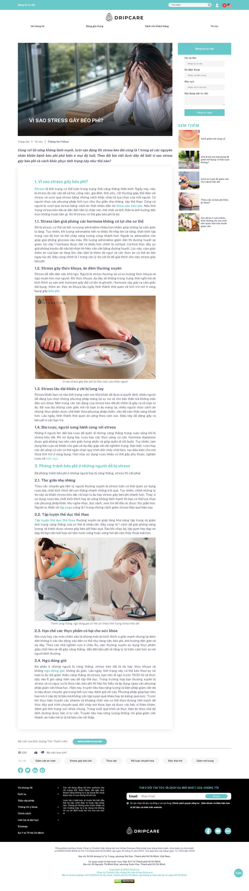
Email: (133, 796)
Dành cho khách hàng (157, 26)
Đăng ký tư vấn (26, 5)
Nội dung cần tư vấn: (196, 93)
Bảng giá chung (94, 26)
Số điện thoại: (192, 69)
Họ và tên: (190, 57)
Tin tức (214, 26)
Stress (40, 189)
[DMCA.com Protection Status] (124, 881)
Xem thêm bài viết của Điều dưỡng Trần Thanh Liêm (89, 741)
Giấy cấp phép (26, 800)
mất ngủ (51, 458)
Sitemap (23, 826)
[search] (209, 5)
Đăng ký (216, 796)
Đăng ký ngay (204, 112)
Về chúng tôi (37, 26)
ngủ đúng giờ (54, 671)
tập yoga (65, 507)
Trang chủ (24, 141)
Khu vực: (189, 81)
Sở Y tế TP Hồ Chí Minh (31, 833)
